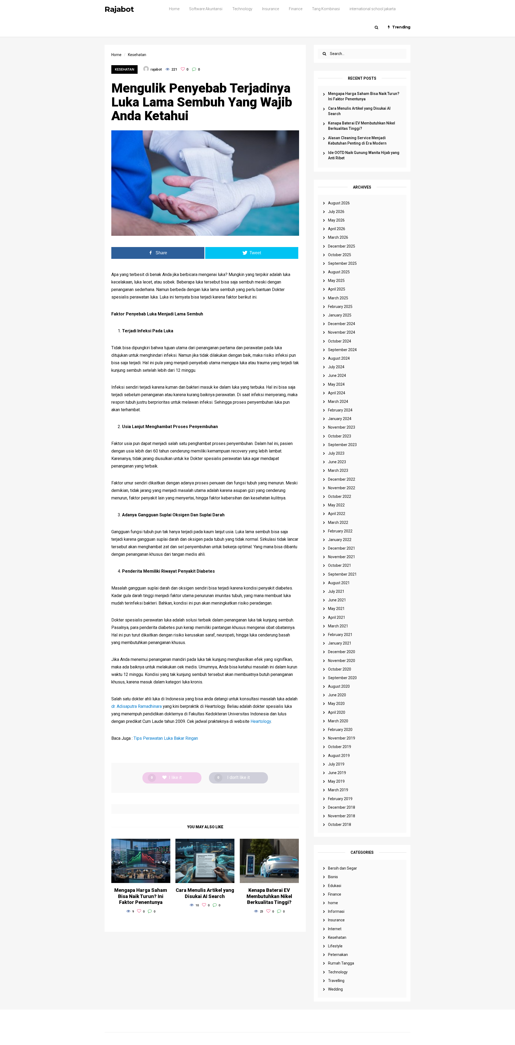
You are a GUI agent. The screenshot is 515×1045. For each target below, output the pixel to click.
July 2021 (336, 591)
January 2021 (339, 643)
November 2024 (341, 332)
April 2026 (336, 229)
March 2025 (338, 298)
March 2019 (338, 790)
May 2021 (336, 608)
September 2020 (342, 678)
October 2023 (339, 436)
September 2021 (342, 574)
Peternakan (338, 954)
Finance (295, 9)
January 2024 (339, 419)
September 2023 (342, 445)
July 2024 (336, 367)
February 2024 (340, 410)
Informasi (336, 911)
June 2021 (337, 600)
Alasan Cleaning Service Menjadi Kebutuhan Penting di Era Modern (357, 140)
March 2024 (338, 401)
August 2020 (339, 686)
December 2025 (341, 246)
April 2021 (336, 617)
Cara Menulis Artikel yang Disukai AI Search (359, 111)
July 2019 (336, 764)
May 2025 (336, 280)
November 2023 (341, 427)
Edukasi (334, 886)
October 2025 (339, 255)
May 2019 (336, 781)
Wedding (335, 989)
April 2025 (336, 289)
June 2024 (337, 375)
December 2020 (341, 652)
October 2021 (339, 565)
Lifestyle (335, 946)
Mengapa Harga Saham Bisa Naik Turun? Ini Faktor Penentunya (363, 96)
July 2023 (336, 453)
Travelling (336, 980)
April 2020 (336, 712)
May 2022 (336, 505)
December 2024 (341, 324)
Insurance (270, 9)
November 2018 (341, 816)
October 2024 (339, 341)
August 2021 (339, 583)
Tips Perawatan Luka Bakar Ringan (166, 738)
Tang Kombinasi (326, 9)
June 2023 (337, 462)
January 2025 (339, 315)
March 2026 (338, 237)
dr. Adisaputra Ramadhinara (136, 706)
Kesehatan (337, 937)
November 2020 (341, 660)
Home (174, 9)
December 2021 (341, 548)
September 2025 (342, 263)
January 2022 (339, 540)
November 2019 (341, 738)
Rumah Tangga (341, 963)
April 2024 (336, 393)
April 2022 (336, 514)
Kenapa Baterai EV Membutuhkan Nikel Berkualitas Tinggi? (361, 126)
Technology (242, 9)
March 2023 (338, 470)
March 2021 (338, 626)
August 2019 (339, 755)
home (333, 903)
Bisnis (333, 877)
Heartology (261, 721)
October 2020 (339, 669)
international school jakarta (373, 9)
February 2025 (340, 306)
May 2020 (336, 703)
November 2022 (341, 488)
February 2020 (340, 729)
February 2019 (340, 799)
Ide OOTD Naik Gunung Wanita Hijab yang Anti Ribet (363, 155)
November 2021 (341, 557)
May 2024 (336, 384)
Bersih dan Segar (342, 868)
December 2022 (341, 479)
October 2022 (339, 496)
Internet (334, 929)
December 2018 (341, 807)
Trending (401, 27)
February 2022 (340, 531)
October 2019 (339, 747)
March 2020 (338, 721)
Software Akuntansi (205, 9)
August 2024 (339, 358)
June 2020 (337, 695)
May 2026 (336, 220)
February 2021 (340, 634)
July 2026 (336, 211)
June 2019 (337, 773)
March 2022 (338, 522)
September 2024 (342, 350)
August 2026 (339, 203)
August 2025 (339, 272)
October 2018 (339, 824)
